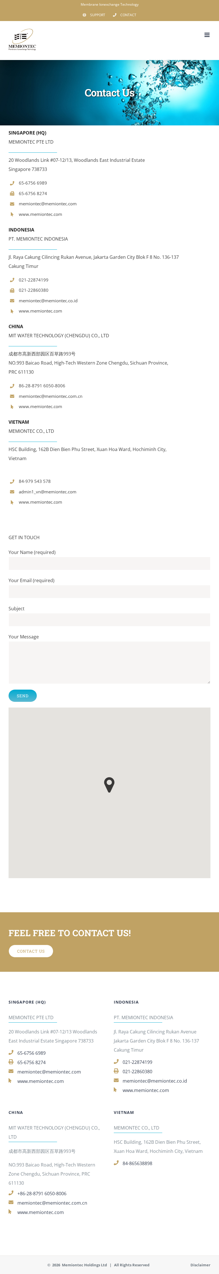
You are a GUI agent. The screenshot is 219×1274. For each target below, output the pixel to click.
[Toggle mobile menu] (207, 35)
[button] (109, 785)
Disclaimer (200, 1264)
